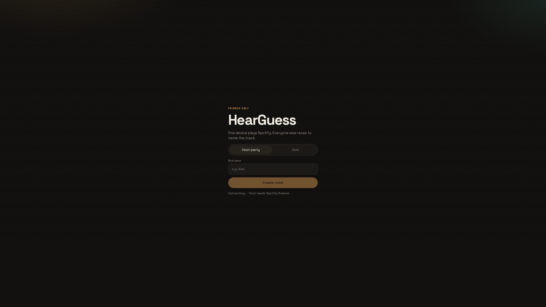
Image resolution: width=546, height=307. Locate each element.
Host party (251, 150)
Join (295, 150)
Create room (273, 182)
